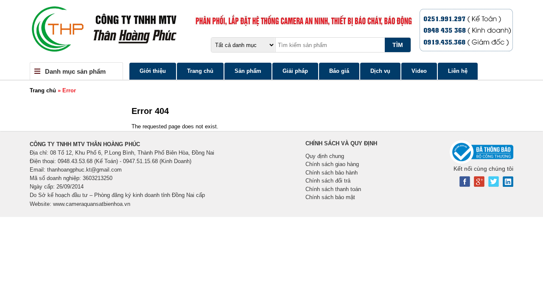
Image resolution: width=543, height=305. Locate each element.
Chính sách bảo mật (330, 197)
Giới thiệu (153, 71)
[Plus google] (479, 185)
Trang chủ (200, 71)
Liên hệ (457, 71)
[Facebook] (464, 185)
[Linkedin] (508, 185)
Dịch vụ (380, 71)
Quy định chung (324, 156)
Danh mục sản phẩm (75, 71)
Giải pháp (295, 71)
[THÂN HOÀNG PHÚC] (476, 29)
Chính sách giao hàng (332, 164)
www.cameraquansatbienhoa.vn (91, 204)
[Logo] (271, 31)
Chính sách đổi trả (327, 180)
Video (419, 71)
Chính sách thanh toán (333, 189)
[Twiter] (493, 185)
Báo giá (339, 71)
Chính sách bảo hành (331, 172)
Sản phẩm (248, 71)
